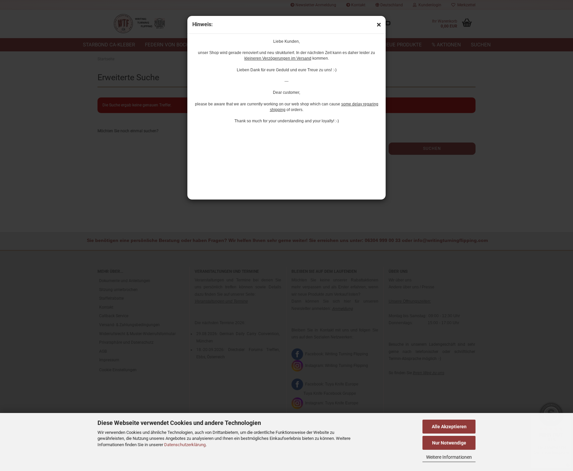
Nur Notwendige (449, 442)
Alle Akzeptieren (449, 426)
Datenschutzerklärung (185, 444)
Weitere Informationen (449, 457)
